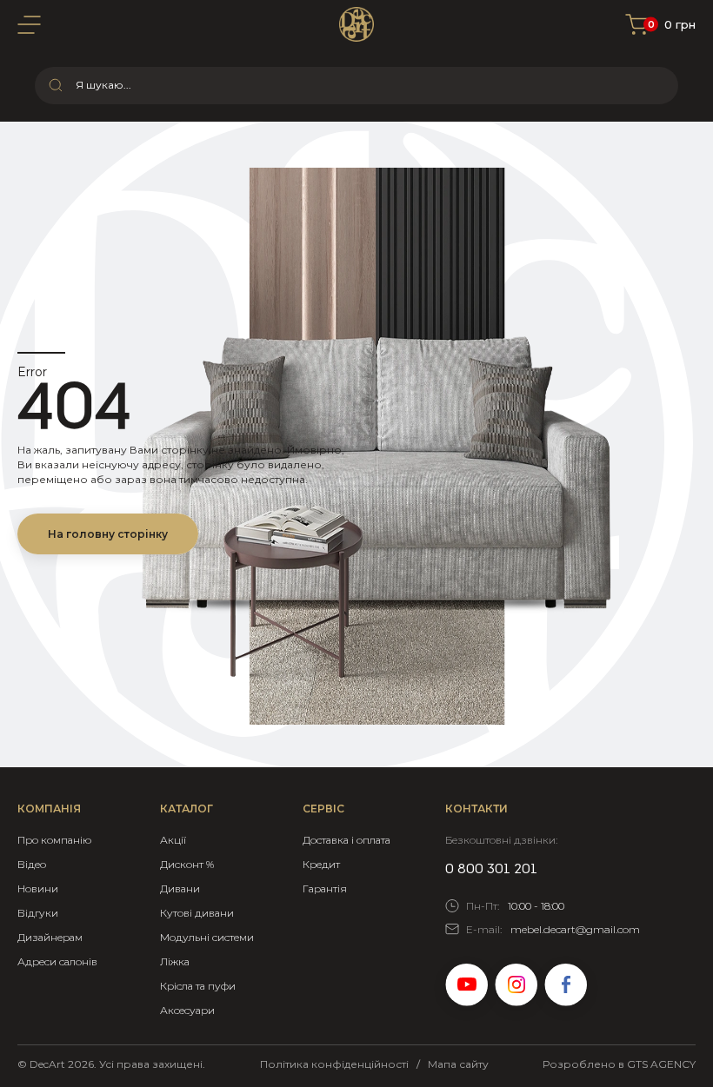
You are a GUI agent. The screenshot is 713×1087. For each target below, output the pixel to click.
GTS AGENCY (661, 1063)
